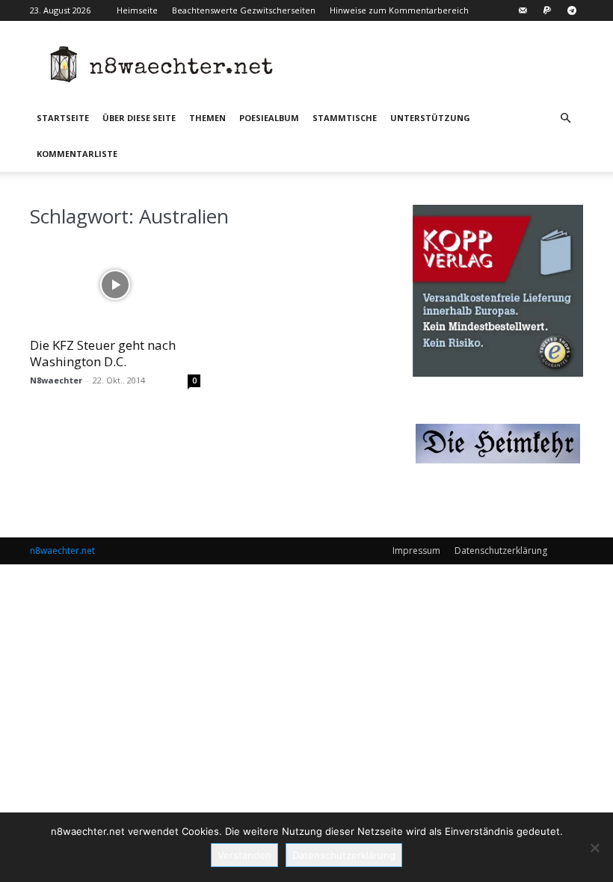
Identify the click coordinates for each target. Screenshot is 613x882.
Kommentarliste (77, 153)
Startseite (63, 117)
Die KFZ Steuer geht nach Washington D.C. (103, 353)
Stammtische (344, 117)
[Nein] (594, 847)
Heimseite (137, 10)
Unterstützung (430, 117)
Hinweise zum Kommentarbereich (399, 10)
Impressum (416, 550)
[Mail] (522, 10)
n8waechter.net (62, 550)
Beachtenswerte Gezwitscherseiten (243, 10)
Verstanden (244, 855)
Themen (207, 117)
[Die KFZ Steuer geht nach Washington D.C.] (115, 285)
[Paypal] (547, 10)
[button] (565, 118)
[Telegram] (572, 10)
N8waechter (56, 380)
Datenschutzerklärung (501, 550)
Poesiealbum (269, 117)
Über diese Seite (139, 117)
